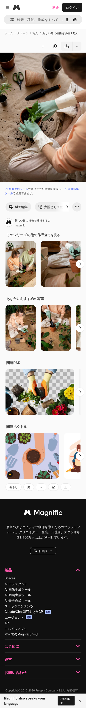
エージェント (18, 617)
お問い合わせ (16, 672)
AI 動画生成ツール (18, 594)
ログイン (72, 7)
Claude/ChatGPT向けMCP (27, 611)
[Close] (79, 701)
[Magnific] (43, 513)
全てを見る (52, 234)
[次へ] (67, 207)
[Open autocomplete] (10, 19)
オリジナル (31, 61)
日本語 (43, 551)
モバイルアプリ (16, 628)
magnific (20, 225)
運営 (8, 659)
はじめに (12, 646)
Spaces (10, 578)
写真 (35, 33)
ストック (22, 33)
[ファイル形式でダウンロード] (76, 46)
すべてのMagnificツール (22, 634)
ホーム (9, 33)
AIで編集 (21, 206)
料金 (56, 7)
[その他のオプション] (42, 46)
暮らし (13, 487)
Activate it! (65, 701)
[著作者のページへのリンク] (9, 223)
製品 (8, 570)
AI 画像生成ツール (17, 189)
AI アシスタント (16, 583)
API (7, 623)
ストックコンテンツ (19, 606)
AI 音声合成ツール (18, 600)
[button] (43, 550)
